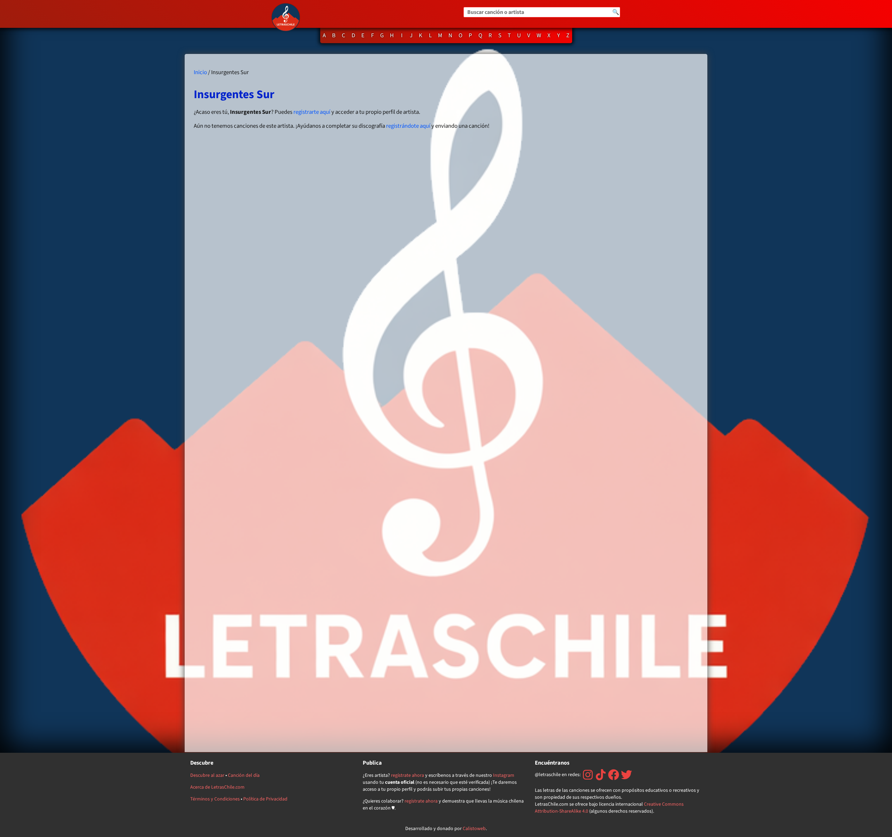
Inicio (200, 72)
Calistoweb (474, 828)
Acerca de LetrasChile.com (217, 787)
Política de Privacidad (265, 799)
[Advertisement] (619, 403)
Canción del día (244, 775)
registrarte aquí (311, 112)
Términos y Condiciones (215, 799)
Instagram (503, 775)
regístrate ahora (407, 775)
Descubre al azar (207, 775)
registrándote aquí (408, 126)
